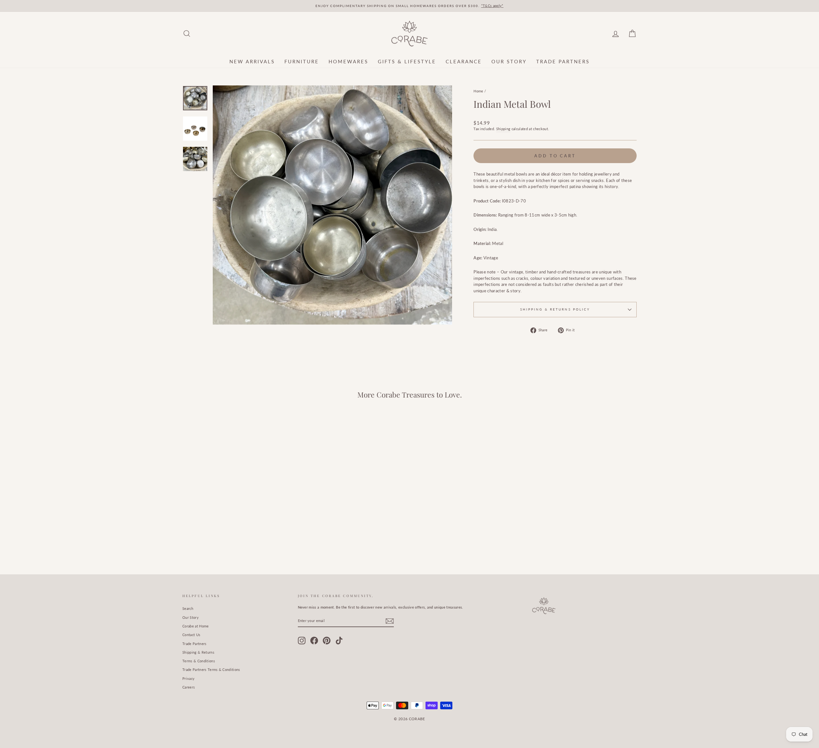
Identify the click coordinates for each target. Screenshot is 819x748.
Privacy (188, 678)
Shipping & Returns (198, 652)
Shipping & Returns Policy (555, 309)
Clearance (464, 61)
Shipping (503, 129)
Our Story (509, 61)
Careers (188, 687)
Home (478, 91)
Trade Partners (563, 61)
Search (187, 608)
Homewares (348, 61)
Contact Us (191, 635)
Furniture (301, 61)
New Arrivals (252, 61)
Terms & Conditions (198, 661)
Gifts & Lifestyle (407, 61)
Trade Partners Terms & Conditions (211, 669)
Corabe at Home (195, 626)
